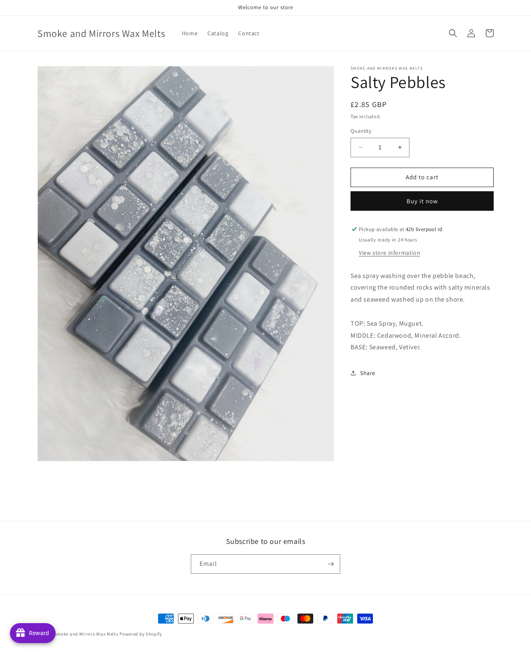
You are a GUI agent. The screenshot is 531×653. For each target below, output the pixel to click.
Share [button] (367, 373)
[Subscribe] (331, 564)
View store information (389, 252)
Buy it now (422, 201)
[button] (453, 33)
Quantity (361, 130)
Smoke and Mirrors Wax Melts (86, 634)
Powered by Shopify (140, 634)
